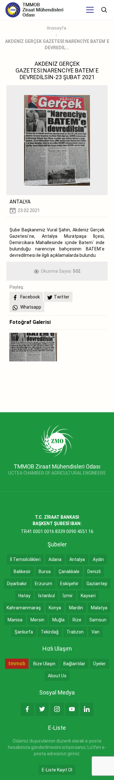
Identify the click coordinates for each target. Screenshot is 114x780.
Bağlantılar (74, 663)
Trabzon (75, 631)
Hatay (24, 595)
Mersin (37, 619)
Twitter (61, 296)
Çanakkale (69, 571)
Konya (55, 607)
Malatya (99, 607)
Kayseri (88, 595)
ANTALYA (20, 202)
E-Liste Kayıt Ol (57, 769)
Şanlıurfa (24, 631)
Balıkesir (22, 571)
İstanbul (46, 595)
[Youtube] (72, 709)
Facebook (29, 296)
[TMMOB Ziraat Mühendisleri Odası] (57, 440)
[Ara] (104, 10)
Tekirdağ (50, 631)
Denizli (94, 571)
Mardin (76, 607)
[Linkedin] (86, 709)
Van (95, 631)
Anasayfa (56, 28)
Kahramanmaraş (24, 607)
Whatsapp (30, 307)
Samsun (97, 619)
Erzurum (43, 583)
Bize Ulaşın (44, 663)
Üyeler (99, 663)
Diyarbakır (17, 583)
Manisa (15, 619)
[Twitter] (42, 709)
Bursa (45, 571)
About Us (57, 675)
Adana (54, 559)
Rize (77, 619)
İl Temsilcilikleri (25, 559)
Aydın (98, 559)
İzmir (68, 595)
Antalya (77, 559)
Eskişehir (69, 583)
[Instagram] (57, 709)
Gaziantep (96, 583)
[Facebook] (27, 709)
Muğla (58, 619)
